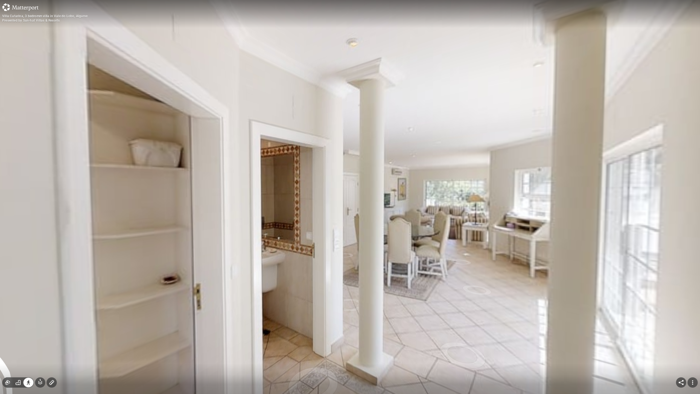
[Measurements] (51, 382)
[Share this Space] (681, 382)
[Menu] (692, 382)
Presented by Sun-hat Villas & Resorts (31, 20)
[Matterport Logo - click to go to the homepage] (20, 7)
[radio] (7, 382)
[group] (18, 382)
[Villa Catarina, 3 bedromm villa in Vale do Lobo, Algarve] (350, 197)
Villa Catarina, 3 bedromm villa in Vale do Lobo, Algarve (45, 16)
